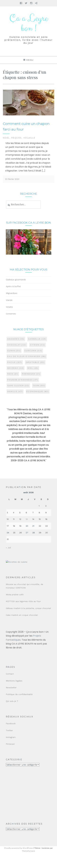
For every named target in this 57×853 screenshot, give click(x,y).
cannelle (37, 339)
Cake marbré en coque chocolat (22, 615)
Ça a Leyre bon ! (28, 23)
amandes (15, 339)
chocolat (16, 345)
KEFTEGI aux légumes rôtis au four (23, 601)
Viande (9, 300)
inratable (35, 362)
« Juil (8, 547)
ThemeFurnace (28, 851)
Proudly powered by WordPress (18, 848)
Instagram (11, 737)
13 (27, 519)
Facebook (10, 723)
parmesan (31, 374)
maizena (15, 368)
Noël (6, 138)
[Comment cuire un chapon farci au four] (28, 115)
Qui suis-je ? (12, 701)
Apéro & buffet (13, 286)
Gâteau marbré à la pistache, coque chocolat (28, 608)
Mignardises (11, 293)
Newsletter (11, 687)
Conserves (11, 313)
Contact (10, 674)
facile (14, 362)
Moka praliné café (15, 594)
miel (33, 368)
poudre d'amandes (22, 380)
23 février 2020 (12, 179)
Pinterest (10, 744)
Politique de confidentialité (19, 694)
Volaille (29, 138)
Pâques (16, 138)
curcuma (33, 350)
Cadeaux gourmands (16, 279)
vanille (15, 391)
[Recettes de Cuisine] (16, 562)
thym (39, 385)
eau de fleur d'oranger (26, 356)
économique (37, 391)
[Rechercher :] (23, 204)
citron (37, 345)
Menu (30, 60)
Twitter (9, 730)
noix (12, 374)
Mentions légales (14, 681)
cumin (14, 350)
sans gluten (18, 385)
